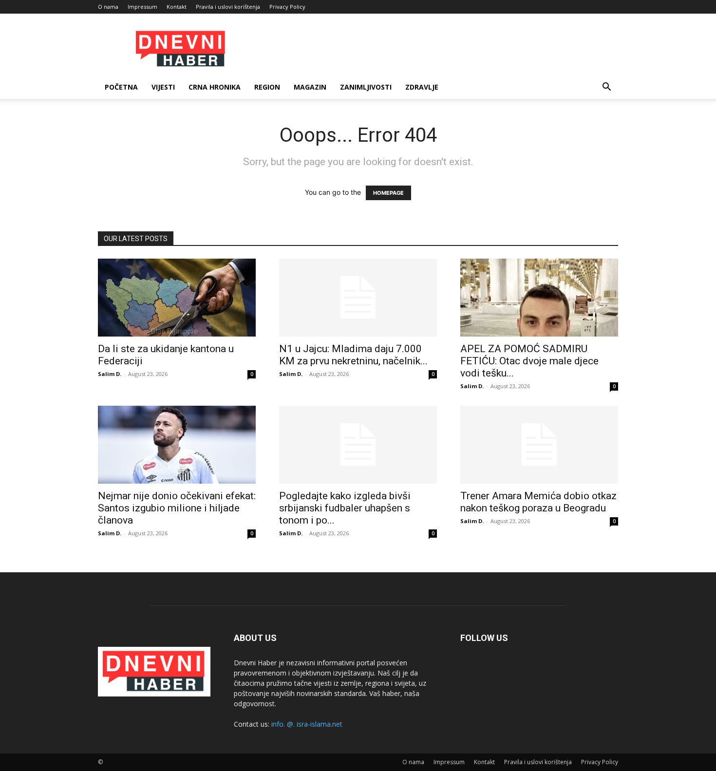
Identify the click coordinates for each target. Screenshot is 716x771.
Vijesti (163, 87)
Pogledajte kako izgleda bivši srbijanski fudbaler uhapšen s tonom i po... (345, 508)
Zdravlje (421, 87)
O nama (108, 6)
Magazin (310, 87)
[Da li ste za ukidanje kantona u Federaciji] (177, 298)
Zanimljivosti (366, 87)
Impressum (142, 6)
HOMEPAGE (388, 192)
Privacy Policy (287, 6)
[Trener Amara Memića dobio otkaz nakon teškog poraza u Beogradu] (539, 445)
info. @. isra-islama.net (306, 724)
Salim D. (109, 373)
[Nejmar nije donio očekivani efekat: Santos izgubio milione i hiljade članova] (177, 445)
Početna (121, 87)
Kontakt (177, 6)
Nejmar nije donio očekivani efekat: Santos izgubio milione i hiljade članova (177, 508)
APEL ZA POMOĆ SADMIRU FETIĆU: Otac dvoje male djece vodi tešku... (529, 361)
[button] (606, 88)
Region (267, 87)
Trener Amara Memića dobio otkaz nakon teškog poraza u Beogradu (538, 502)
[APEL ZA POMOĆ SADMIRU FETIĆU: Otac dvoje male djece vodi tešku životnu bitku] (539, 298)
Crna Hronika (214, 87)
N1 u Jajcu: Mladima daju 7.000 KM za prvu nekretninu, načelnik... (353, 355)
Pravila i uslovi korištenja (228, 6)
